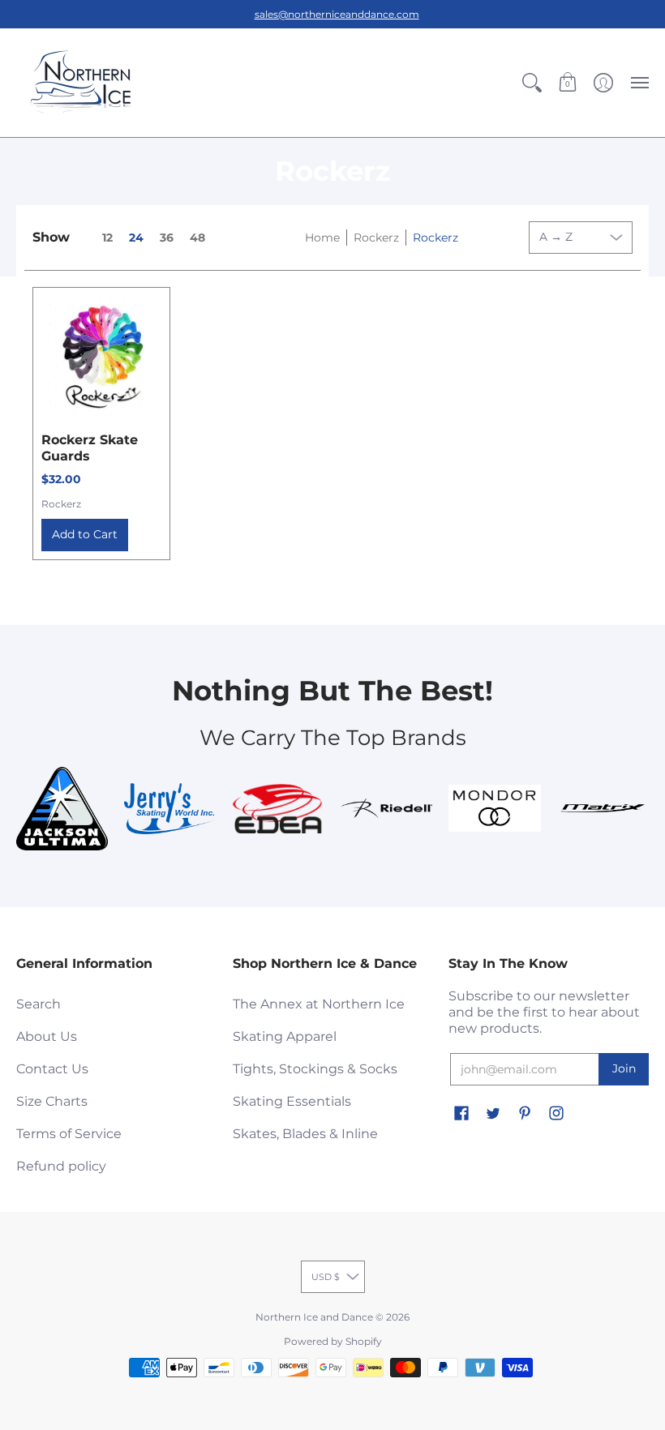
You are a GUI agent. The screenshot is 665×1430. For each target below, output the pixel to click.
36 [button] (167, 237)
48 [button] (197, 237)
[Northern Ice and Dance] (81, 82)
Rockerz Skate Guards (89, 448)
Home (322, 237)
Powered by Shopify (333, 1341)
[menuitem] (532, 82)
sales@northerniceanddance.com (337, 14)
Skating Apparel (285, 1036)
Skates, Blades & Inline (305, 1133)
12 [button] (107, 237)
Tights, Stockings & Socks (315, 1069)
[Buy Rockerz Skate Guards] (101, 356)
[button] (532, 82)
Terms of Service (69, 1133)
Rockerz (376, 237)
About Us (46, 1036)
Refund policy (61, 1166)
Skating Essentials (292, 1101)
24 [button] (136, 237)
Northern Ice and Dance (314, 1317)
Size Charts (52, 1101)
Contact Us (52, 1069)
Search (38, 1004)
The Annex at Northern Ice (319, 1004)
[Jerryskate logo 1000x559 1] (170, 808)
